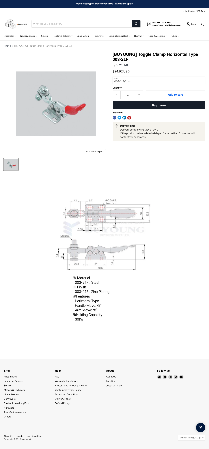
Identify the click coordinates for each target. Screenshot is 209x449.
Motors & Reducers (62, 35)
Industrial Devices (27, 35)
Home (7, 46)
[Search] (136, 23)
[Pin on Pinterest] (129, 117)
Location (111, 381)
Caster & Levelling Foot (118, 35)
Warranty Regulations (66, 381)
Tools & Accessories (157, 35)
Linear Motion (83, 35)
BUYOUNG (122, 65)
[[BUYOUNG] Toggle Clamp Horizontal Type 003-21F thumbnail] (11, 164)
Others (174, 35)
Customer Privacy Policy (68, 390)
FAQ (57, 376)
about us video (114, 385)
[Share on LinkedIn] (124, 117)
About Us (111, 376)
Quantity (117, 88)
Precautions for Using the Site (71, 385)
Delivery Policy (63, 399)
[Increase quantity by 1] (139, 95)
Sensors (45, 35)
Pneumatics (9, 35)
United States (193, 11)
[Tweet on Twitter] (119, 117)
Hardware (138, 35)
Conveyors (99, 35)
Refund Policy (62, 403)
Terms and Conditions (67, 394)
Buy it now (159, 105)
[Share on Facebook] (114, 117)
